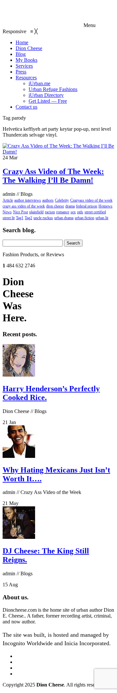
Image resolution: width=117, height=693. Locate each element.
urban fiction (84, 218)
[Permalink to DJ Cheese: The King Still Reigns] (19, 537)
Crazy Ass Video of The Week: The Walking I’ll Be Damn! (53, 175)
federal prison (86, 206)
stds (80, 212)
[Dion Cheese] (42, 25)
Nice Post (20, 212)
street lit (9, 218)
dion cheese (55, 206)
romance (62, 212)
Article (8, 200)
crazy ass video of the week (24, 206)
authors (48, 200)
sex (73, 212)
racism (50, 212)
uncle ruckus (43, 218)
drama (70, 206)
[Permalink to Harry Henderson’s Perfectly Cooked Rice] (19, 375)
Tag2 (28, 218)
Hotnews (105, 206)
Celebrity (62, 200)
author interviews (27, 200)
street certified (95, 212)
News (7, 212)
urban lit (102, 218)
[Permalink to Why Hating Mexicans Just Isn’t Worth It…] (19, 456)
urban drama (63, 218)
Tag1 (19, 218)
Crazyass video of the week (91, 200)
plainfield (36, 212)
